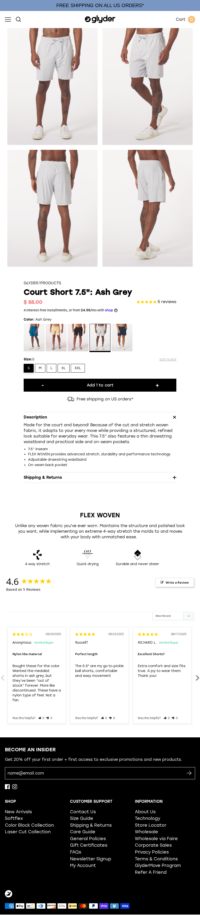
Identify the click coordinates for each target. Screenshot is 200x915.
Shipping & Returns (91, 825)
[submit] (189, 773)
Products (50, 283)
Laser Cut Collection (28, 831)
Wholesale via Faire (156, 838)
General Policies (88, 838)
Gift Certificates (88, 845)
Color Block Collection (29, 825)
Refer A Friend (151, 872)
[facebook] (7, 787)
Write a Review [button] (177, 582)
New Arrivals (18, 811)
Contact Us (83, 811)
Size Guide (81, 818)
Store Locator (150, 825)
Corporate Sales (153, 845)
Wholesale (146, 831)
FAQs (75, 851)
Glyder (31, 283)
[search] (18, 19)
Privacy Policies (152, 851)
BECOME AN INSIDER (30, 749)
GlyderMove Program (158, 865)
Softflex (14, 818)
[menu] (8, 19)
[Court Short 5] (122, 338)
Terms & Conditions (156, 858)
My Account (83, 865)
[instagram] (14, 787)
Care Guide (82, 831)
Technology (147, 818)
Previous (2, 675)
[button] (41, 718)
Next (197, 675)
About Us (145, 811)
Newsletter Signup (90, 858)
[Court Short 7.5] (34, 338)
